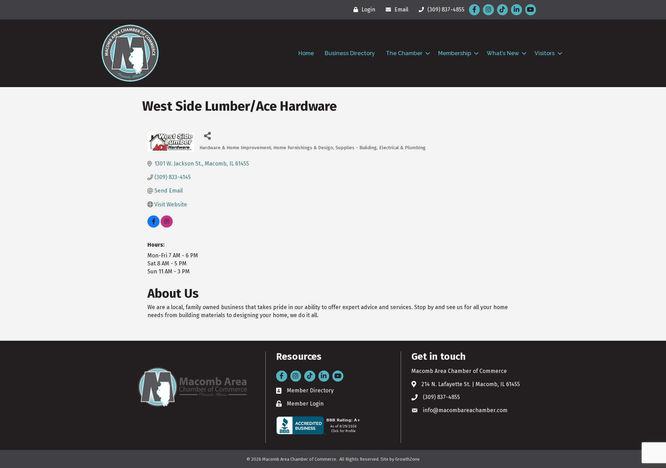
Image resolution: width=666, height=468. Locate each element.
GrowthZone (407, 459)
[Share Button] (207, 135)
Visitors (545, 53)
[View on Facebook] (153, 225)
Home (306, 53)
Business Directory (350, 53)
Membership (454, 53)
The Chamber (404, 53)
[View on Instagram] (167, 225)
